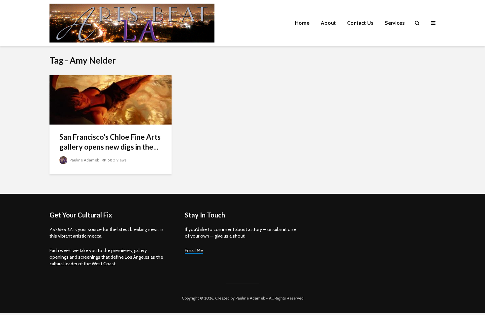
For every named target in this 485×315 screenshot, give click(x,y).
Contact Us (360, 23)
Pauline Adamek (84, 160)
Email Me (194, 250)
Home (302, 23)
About (328, 23)
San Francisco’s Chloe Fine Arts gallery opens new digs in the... (110, 141)
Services (395, 23)
